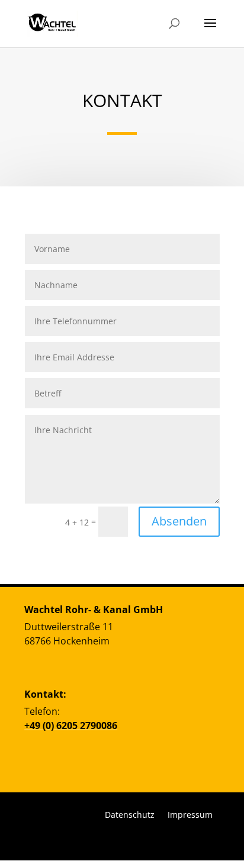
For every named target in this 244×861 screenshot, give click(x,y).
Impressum (190, 814)
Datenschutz (130, 814)
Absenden (179, 521)
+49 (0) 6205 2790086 (70, 725)
